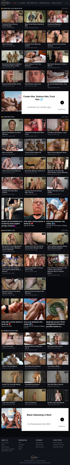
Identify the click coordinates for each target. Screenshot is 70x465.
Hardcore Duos (44, 3)
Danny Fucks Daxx (57, 442)
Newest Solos (39, 442)
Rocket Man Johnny (58, 447)
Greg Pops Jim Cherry (58, 444)
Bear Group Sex (32, 3)
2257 (20, 442)
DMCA (3, 444)
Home (15, 3)
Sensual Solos (56, 3)
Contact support (5, 447)
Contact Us (21, 444)
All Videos (21, 3)
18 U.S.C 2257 (5, 442)
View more (65, 8)
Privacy (20, 447)
